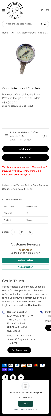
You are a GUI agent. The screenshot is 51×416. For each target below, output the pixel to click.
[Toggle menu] (3, 10)
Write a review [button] (25, 260)
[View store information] (44, 136)
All (13, 32)
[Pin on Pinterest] (30, 232)
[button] (41, 24)
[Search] (45, 23)
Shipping (6, 106)
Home (5, 32)
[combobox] (25, 24)
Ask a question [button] (25, 267)
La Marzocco (18, 88)
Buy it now (25, 157)
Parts (37, 88)
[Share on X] (22, 232)
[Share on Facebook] (14, 232)
